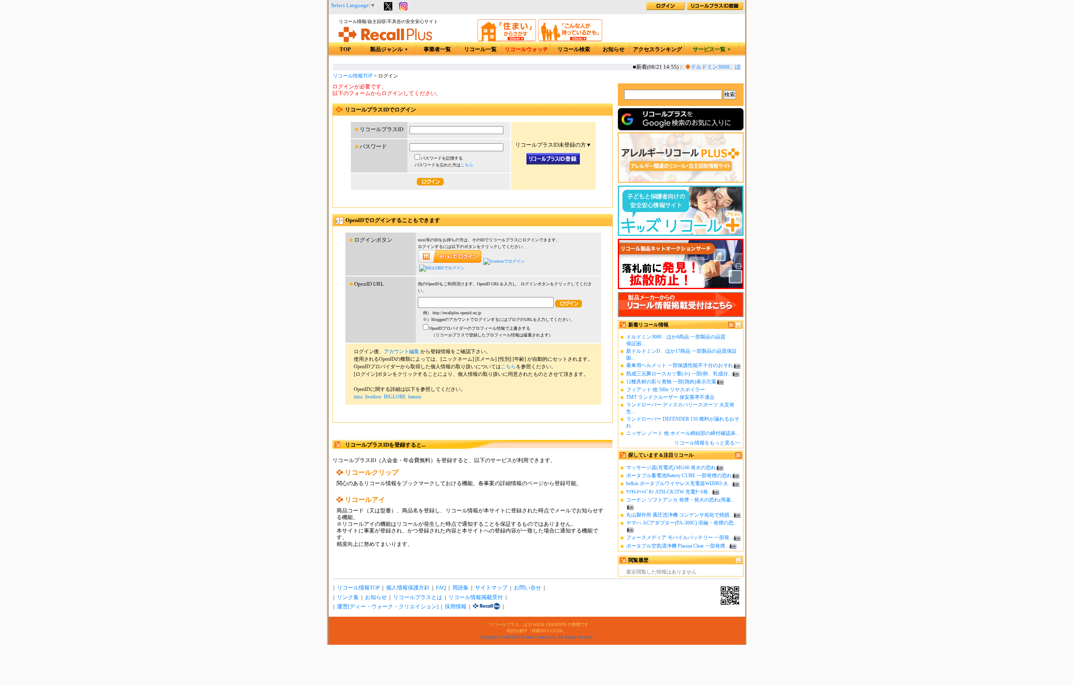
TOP (345, 49)
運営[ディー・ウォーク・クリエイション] (387, 607)
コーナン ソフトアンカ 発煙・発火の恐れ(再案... (680, 499)
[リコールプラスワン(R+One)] (486, 607)
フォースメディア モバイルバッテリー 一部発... (679, 537)
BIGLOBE (395, 397)
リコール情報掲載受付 (475, 597)
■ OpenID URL (367, 284)
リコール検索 (573, 49)
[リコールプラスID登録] (715, 8)
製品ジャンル (389, 49)
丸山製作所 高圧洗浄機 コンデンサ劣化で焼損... (679, 514)
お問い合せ (527, 588)
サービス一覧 (712, 49)
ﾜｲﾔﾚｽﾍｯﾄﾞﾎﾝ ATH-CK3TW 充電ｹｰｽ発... (669, 491)
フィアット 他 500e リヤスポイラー (665, 389)
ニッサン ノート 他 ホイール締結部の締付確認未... (682, 433)
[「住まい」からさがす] (506, 40)
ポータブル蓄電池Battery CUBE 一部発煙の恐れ (679, 475)
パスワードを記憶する (442, 158)
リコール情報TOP (353, 75)
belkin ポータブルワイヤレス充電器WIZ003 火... (679, 483)
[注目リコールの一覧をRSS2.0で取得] (738, 456)
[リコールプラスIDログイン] (665, 8)
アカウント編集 (401, 351)
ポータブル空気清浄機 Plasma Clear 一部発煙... (677, 545)
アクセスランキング (657, 49)
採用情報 (456, 607)
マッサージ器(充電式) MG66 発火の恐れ (671, 467)
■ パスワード (371, 147)
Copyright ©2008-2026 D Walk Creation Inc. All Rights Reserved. (537, 637)
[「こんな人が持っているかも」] (570, 40)
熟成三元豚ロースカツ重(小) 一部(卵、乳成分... (679, 373)
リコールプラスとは (417, 597)
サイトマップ (491, 588)
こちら (467, 165)
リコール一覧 (480, 49)
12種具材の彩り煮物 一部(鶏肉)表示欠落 (671, 381)
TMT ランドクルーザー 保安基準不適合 (670, 397)
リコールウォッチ (526, 49)
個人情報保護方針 (408, 588)
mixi (358, 397)
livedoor (373, 397)
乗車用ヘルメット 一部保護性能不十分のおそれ (679, 365)
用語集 (460, 588)
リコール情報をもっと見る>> (707, 442)
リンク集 (348, 597)
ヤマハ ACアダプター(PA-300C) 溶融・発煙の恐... (681, 522)
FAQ (441, 588)
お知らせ (614, 49)
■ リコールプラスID (379, 129)
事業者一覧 (437, 49)
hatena (414, 397)
